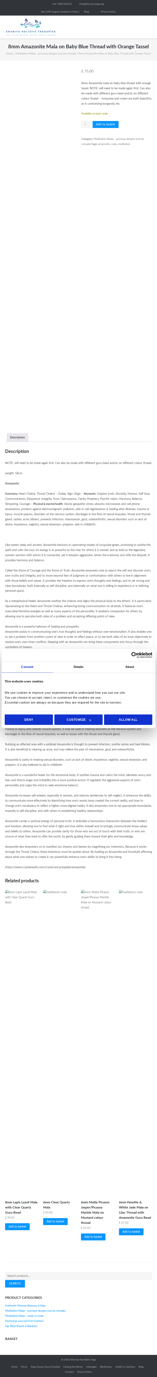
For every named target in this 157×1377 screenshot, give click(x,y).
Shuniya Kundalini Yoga (83, 1359)
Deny (28, 719)
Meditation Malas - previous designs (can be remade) (46, 53)
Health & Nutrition (125, 1367)
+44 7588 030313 (62, 4)
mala (114, 144)
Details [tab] (79, 667)
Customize (76, 719)
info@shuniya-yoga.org (91, 4)
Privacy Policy (108, 11)
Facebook (95, 12)
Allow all (128, 719)
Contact (69, 1372)
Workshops (106, 1367)
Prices (24, 1367)
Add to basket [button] (17, 1226)
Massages (91, 1367)
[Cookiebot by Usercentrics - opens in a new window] (134, 655)
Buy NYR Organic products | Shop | (60, 11)
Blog (86, 11)
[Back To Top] (146, 1367)
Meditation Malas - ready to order (24, 1316)
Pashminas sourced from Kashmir (24, 1321)
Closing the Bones (73, 1367)
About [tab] (129, 667)
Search (15, 1283)
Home (9, 53)
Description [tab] (17, 437)
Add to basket (105, 124)
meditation (124, 144)
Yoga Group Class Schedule (45, 1367)
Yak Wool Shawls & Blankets (21, 1326)
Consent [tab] (27, 667)
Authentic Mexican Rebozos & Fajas (25, 1306)
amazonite (104, 144)
